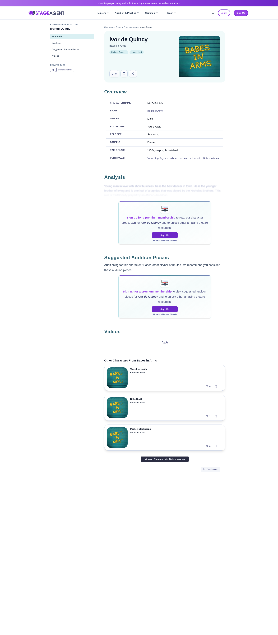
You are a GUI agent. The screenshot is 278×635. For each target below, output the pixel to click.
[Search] (213, 13)
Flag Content (212, 469)
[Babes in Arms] (199, 56)
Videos (55, 56)
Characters (109, 27)
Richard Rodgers (118, 52)
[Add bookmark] (216, 386)
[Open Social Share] (133, 73)
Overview (57, 36)
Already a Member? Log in (165, 240)
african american (65, 70)
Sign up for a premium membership (151, 217)
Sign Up (164, 235)
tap (53, 70)
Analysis (56, 43)
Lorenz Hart (136, 52)
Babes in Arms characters (127, 27)
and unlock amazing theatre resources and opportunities (139, 3)
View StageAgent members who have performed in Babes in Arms (183, 158)
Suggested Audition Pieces (65, 49)
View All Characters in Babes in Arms (165, 459)
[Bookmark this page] (124, 73)
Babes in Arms (117, 45)
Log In (224, 13)
